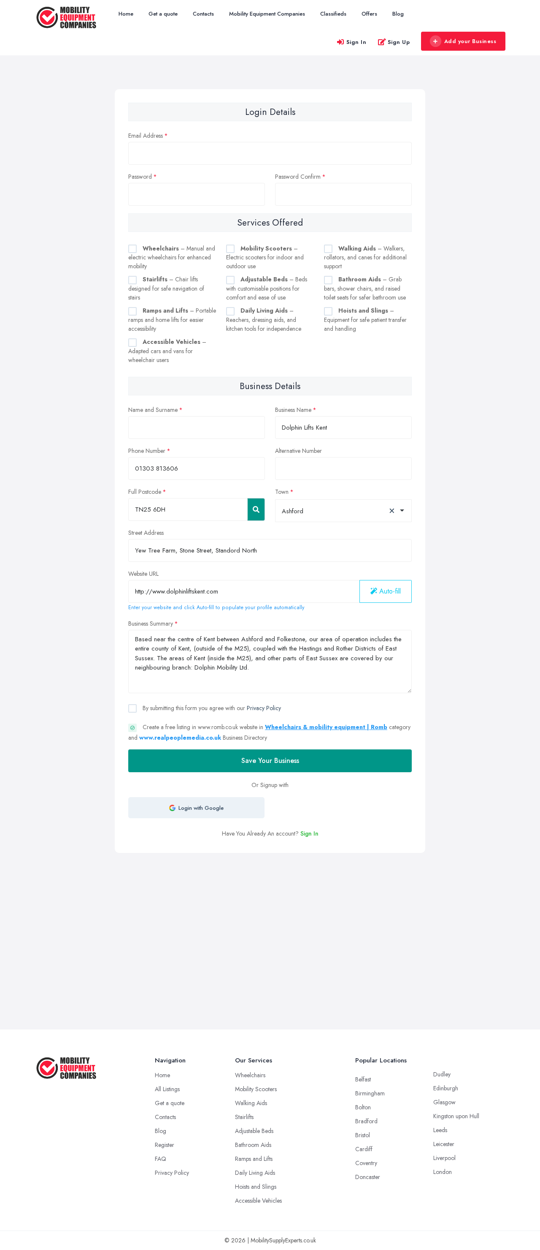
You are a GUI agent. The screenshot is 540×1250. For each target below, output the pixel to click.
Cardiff (364, 1149)
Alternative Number (298, 451)
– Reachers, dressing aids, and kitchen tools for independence (263, 319)
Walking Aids (251, 1103)
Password (140, 176)
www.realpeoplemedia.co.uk (180, 737)
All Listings (167, 1089)
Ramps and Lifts (254, 1159)
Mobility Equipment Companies (267, 14)
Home (126, 14)
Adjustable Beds (254, 1131)
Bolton (363, 1107)
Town (282, 491)
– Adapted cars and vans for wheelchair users (167, 351)
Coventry (366, 1163)
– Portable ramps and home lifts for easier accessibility (172, 319)
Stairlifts (244, 1117)
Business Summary (150, 623)
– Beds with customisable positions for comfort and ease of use (266, 288)
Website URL (143, 573)
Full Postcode (144, 491)
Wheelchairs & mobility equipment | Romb (326, 727)
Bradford (366, 1121)
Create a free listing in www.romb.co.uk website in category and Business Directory (269, 732)
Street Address (146, 532)
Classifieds (333, 14)
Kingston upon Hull (456, 1116)
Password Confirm (298, 176)
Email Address (145, 135)
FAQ (160, 1159)
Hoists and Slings (255, 1186)
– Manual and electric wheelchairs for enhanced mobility (171, 257)
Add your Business (470, 41)
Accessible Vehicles (258, 1200)
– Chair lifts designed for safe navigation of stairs (166, 288)
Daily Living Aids (255, 1172)
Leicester (443, 1144)
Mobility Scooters (256, 1089)
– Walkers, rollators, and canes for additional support (365, 257)
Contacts (203, 14)
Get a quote (163, 14)
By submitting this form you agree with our (211, 708)
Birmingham (370, 1093)
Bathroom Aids (253, 1145)
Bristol (362, 1135)
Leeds (440, 1130)
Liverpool (444, 1158)
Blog (398, 14)
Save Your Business (270, 760)
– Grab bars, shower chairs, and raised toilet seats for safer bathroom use (365, 288)
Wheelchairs (250, 1075)
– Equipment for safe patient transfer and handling (365, 319)
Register (164, 1145)
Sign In (356, 42)
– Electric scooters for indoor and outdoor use (265, 257)
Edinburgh (445, 1088)
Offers (369, 14)
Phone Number (146, 451)
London (442, 1172)
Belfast (363, 1079)
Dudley (442, 1074)
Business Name (293, 410)
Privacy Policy (264, 708)
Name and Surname (153, 410)
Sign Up (399, 42)
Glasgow (444, 1102)
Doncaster (367, 1177)
